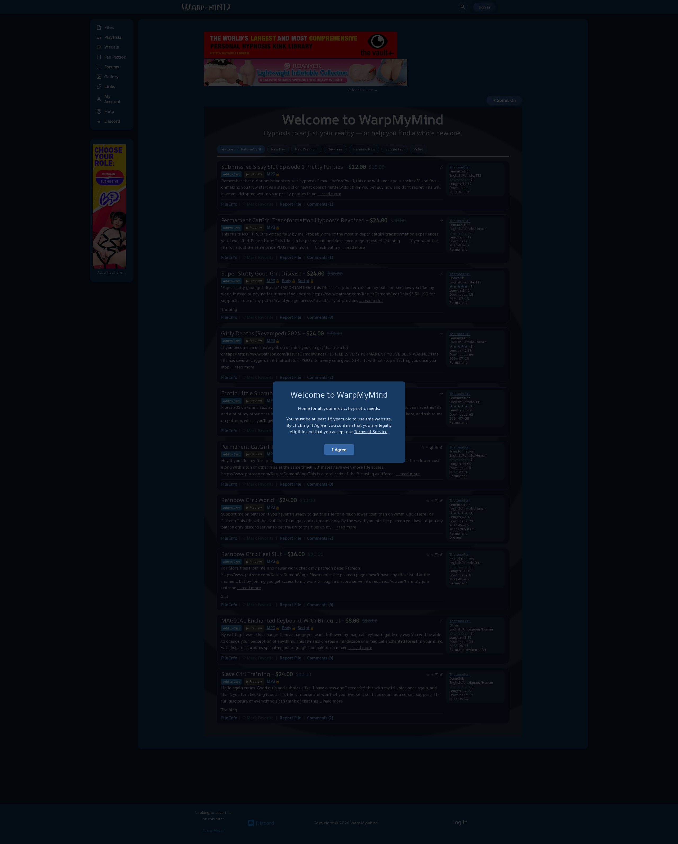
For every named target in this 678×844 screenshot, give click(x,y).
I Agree (339, 449)
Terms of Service (370, 431)
